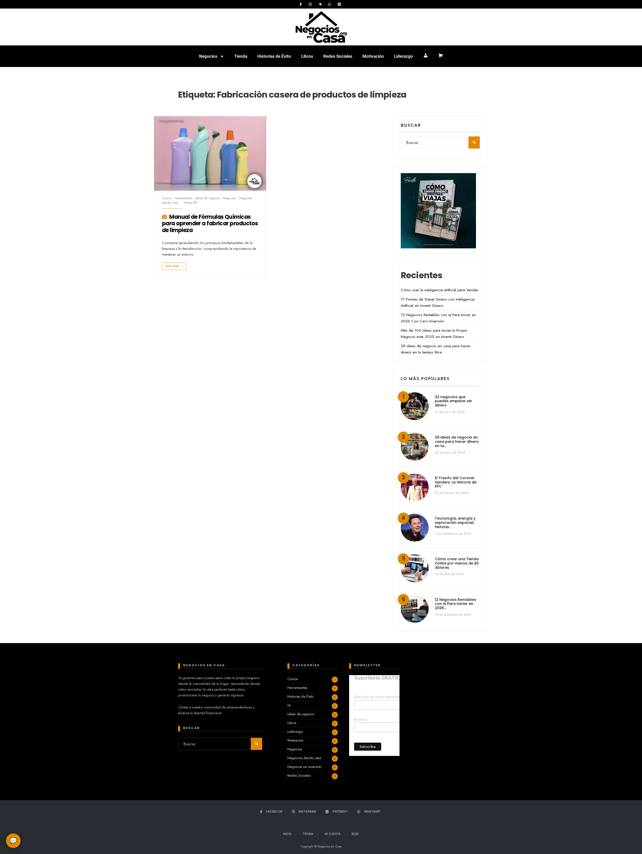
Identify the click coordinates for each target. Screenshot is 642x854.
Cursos (167, 198)
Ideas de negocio (207, 198)
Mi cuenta (332, 834)
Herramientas (184, 198)
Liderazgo (403, 56)
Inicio (287, 834)
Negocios (208, 56)
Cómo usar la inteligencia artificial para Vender (439, 290)
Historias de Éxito (274, 56)
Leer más (174, 266)
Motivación (373, 56)
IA (288, 705)
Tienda (240, 56)
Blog (355, 834)
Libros (307, 56)
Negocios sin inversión (304, 766)
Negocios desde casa (304, 757)
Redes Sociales (337, 56)
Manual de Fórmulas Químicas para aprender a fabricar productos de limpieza (210, 223)
